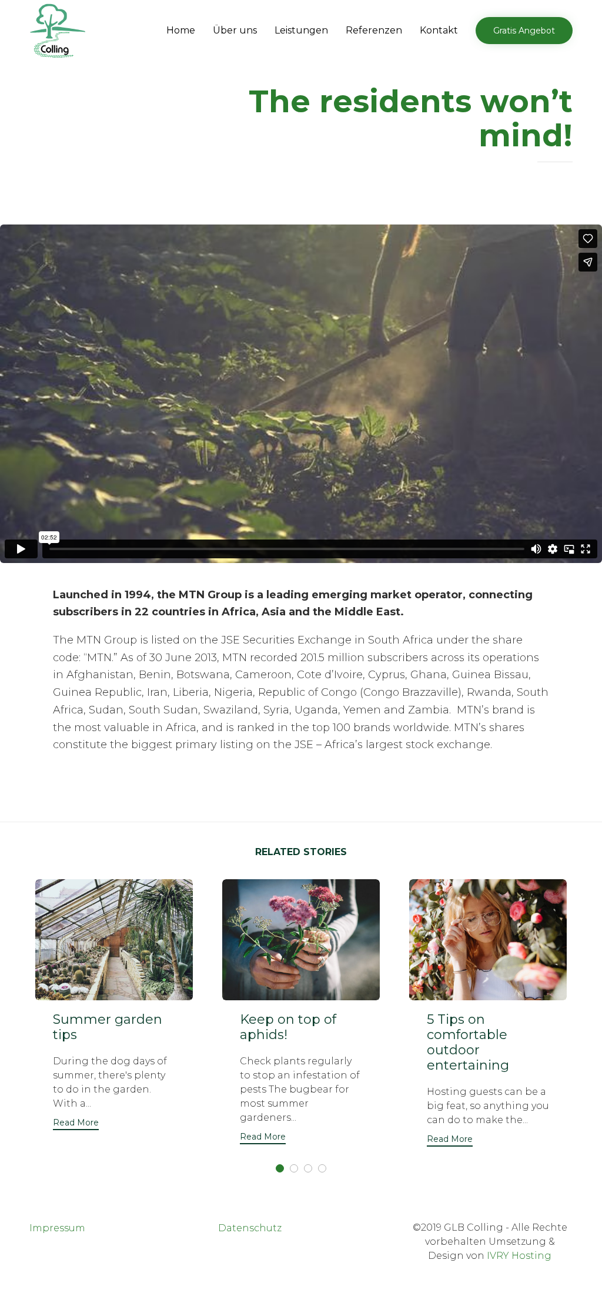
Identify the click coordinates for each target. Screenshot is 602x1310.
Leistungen (301, 30)
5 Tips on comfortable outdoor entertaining (468, 1042)
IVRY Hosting (519, 1255)
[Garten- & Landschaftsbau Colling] (57, 31)
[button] (524, 30)
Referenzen (374, 30)
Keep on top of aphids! (288, 1027)
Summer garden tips (107, 1027)
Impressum (57, 1228)
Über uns (235, 30)
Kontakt (439, 30)
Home (180, 30)
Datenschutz (250, 1228)
